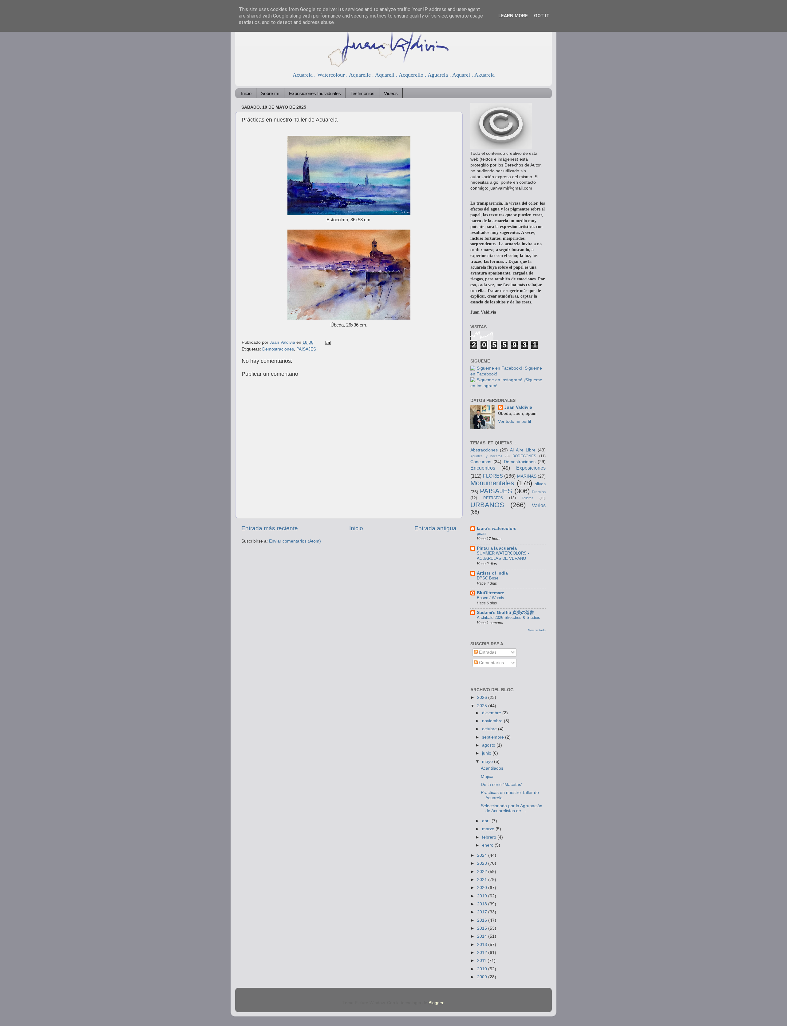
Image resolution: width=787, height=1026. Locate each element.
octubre (490, 729)
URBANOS (487, 505)
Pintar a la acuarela (497, 548)
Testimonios (362, 93)
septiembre (493, 737)
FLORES (493, 476)
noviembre (493, 721)
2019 (482, 896)
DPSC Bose (487, 578)
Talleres (527, 498)
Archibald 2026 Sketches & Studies (508, 617)
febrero (489, 837)
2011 (482, 960)
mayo (488, 761)
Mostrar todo (537, 630)
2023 (482, 863)
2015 (482, 928)
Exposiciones (531, 468)
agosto (489, 745)
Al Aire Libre (522, 450)
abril (487, 821)
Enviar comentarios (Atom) (295, 541)
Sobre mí (270, 93)
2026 (482, 697)
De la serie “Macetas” (502, 784)
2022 (482, 871)
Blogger (436, 1002)
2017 (482, 912)
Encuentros (482, 468)
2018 (482, 904)
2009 (482, 977)
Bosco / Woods (490, 597)
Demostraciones (278, 349)
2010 (482, 969)
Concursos (480, 461)
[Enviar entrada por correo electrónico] (327, 342)
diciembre (492, 713)
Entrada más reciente (269, 528)
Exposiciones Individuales (315, 93)
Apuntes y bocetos (486, 456)
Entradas (487, 652)
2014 (482, 936)
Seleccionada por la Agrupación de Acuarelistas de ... (511, 808)
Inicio (246, 93)
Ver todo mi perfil (514, 421)
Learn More (513, 15)
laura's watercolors (496, 528)
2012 (482, 952)
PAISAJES (306, 349)
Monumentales (492, 483)
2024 (482, 855)
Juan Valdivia (518, 407)
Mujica (487, 776)
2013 (482, 944)
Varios (539, 505)
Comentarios (491, 662)
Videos (391, 93)
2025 (482, 705)
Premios (539, 492)
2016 (482, 920)
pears (482, 533)
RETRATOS (493, 498)
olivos (540, 484)
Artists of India (492, 573)
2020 (482, 887)
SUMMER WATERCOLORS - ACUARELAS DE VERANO (503, 556)
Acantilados (492, 768)
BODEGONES (524, 456)
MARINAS (526, 476)
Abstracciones (484, 450)
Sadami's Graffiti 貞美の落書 (505, 612)
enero (488, 845)
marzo (489, 829)
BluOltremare (490, 593)
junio (487, 753)
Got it (542, 15)
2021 (482, 879)
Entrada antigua (435, 528)
